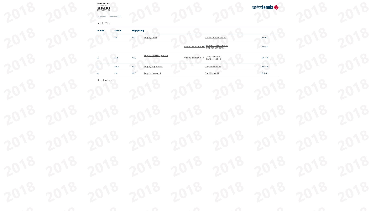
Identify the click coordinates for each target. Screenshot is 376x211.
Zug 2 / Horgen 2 (152, 73)
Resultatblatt (104, 80)
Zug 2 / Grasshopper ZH (156, 55)
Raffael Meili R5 (213, 59)
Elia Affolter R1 (212, 73)
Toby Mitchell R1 (213, 66)
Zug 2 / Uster (150, 37)
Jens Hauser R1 (213, 57)
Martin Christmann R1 (215, 37)
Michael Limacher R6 (194, 46)
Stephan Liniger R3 (215, 48)
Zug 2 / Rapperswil (153, 66)
